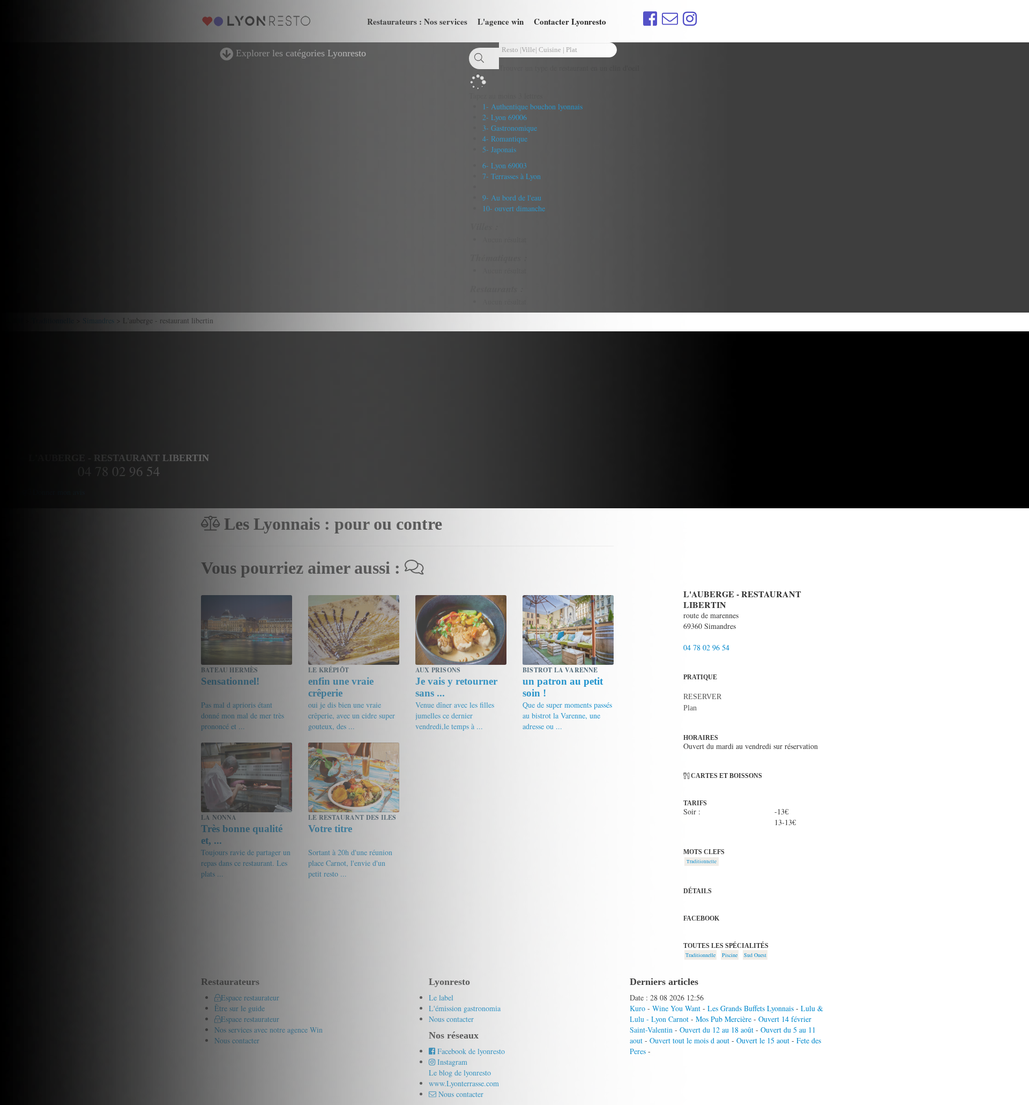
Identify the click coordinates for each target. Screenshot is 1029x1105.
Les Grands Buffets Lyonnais (750, 1008)
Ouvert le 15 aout (762, 1040)
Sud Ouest (755, 955)
